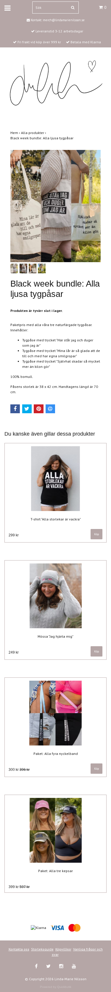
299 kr (14, 535)
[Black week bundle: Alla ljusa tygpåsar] (55, 206)
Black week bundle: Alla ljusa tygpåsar (42, 138)
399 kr (19, 887)
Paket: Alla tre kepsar (55, 871)
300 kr (19, 770)
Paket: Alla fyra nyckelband (55, 753)
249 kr (14, 652)
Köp (96, 534)
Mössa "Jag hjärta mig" (55, 636)
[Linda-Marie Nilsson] (55, 83)
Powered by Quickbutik (55, 986)
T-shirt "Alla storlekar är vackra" (55, 519)
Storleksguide (42, 949)
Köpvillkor (63, 949)
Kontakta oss (19, 949)
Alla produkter (34, 132)
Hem (15, 132)
